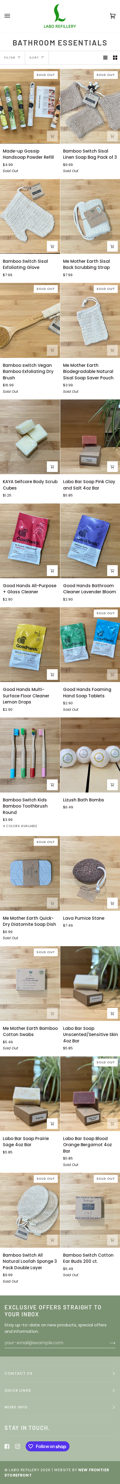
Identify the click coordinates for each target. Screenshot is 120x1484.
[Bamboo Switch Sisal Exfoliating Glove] (30, 216)
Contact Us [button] (18, 1373)
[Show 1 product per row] (105, 57)
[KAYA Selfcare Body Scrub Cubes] (30, 436)
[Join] (99, 1460)
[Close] (107, 1429)
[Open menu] (12, 16)
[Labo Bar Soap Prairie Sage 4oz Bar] (30, 1093)
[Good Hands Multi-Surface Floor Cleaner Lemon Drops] (30, 644)
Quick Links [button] (17, 1390)
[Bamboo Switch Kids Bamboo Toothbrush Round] (30, 754)
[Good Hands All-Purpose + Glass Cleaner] (30, 540)
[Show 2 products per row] (115, 57)
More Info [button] (16, 1407)
